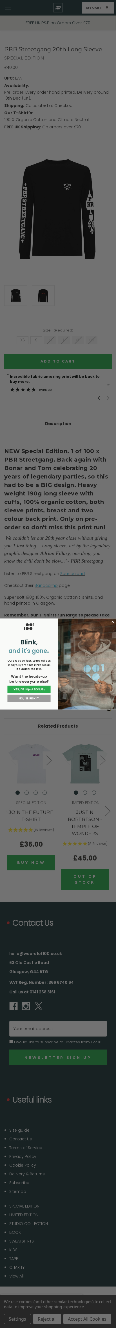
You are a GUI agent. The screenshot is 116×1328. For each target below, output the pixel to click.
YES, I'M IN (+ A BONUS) (29, 689)
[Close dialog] (113, 622)
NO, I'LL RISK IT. (29, 698)
